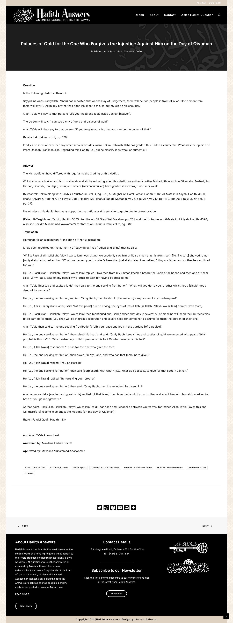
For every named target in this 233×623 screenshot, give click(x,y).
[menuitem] (202, 3)
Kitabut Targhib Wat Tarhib (138, 467)
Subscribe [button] (116, 594)
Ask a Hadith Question (197, 15)
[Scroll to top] (226, 616)
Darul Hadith (215, 3)
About (154, 15)
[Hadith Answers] (51, 15)
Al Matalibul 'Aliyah (35, 467)
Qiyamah (29, 473)
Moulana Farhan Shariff (170, 467)
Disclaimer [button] (26, 606)
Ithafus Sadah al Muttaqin (105, 467)
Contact (170, 15)
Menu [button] (140, 15)
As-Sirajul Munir (59, 467)
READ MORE (22, 594)
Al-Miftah (201, 3)
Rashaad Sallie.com (146, 619)
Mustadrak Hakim (197, 467)
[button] (219, 15)
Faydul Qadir (79, 467)
